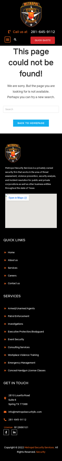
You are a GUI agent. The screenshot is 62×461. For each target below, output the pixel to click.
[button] (8, 39)
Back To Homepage (31, 123)
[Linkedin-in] (14, 432)
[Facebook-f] (6, 432)
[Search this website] (31, 109)
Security (40, 451)
